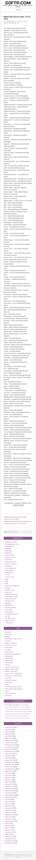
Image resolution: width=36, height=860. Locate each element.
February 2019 (9, 808)
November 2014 (10, 843)
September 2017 (10, 821)
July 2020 (8, 799)
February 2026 (9, 740)
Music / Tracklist (22, 21)
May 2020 (8, 804)
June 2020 (8, 801)
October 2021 (9, 767)
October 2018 (9, 812)
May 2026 (8, 734)
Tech (17, 22)
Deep (10, 22)
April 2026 (8, 736)
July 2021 (8, 773)
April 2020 (8, 806)
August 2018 (9, 817)
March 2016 (8, 828)
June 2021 (8, 775)
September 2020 (10, 795)
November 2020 (10, 791)
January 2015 (9, 839)
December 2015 (10, 832)
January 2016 (9, 830)
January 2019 (9, 810)
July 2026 (8, 729)
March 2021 (8, 782)
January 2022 (9, 760)
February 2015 (9, 836)
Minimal (14, 22)
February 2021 (9, 784)
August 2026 (9, 727)
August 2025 (9, 753)
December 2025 (10, 745)
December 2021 (10, 762)
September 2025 (10, 751)
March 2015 (8, 834)
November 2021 (10, 764)
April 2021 (8, 780)
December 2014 (10, 841)
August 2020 (9, 797)
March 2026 (8, 738)
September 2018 (10, 815)
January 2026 (9, 743)
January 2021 (9, 786)
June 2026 (8, 732)
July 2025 (8, 756)
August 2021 (9, 771)
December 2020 (10, 788)
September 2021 (10, 769)
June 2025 (8, 758)
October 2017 (9, 819)
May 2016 (8, 823)
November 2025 (10, 747)
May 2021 (8, 777)
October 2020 (9, 793)
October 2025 (9, 749)
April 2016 (8, 825)
